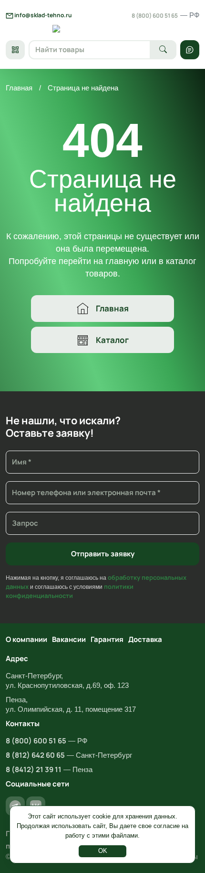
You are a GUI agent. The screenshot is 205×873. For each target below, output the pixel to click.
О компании (26, 639)
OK (102, 850)
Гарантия (107, 639)
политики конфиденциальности (69, 591)
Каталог (112, 339)
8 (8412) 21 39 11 (34, 769)
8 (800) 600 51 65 (165, 15)
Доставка (145, 639)
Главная (19, 88)
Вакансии (69, 639)
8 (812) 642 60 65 (35, 755)
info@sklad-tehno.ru (42, 15)
